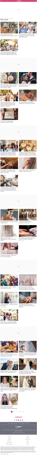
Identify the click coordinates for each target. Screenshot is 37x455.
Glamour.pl (9, 437)
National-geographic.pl (9, 444)
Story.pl (28, 444)
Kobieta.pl (27, 437)
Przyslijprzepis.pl (27, 439)
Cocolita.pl (9, 439)
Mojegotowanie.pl (9, 442)
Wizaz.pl (28, 442)
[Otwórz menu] (1, 0)
